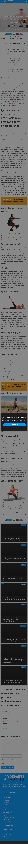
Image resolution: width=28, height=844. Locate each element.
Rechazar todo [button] (14, 428)
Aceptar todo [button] (14, 424)
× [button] (25, 414)
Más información (9, 421)
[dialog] (14, 422)
